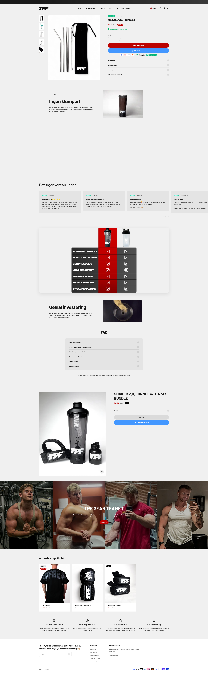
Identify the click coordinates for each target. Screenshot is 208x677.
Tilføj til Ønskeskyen (140, 50)
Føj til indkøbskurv (138, 45)
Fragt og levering (95, 658)
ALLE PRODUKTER (91, 8)
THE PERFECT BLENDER (123, 8)
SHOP (79, 8)
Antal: (109, 35)
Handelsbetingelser (95, 661)
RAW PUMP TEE (46, 605)
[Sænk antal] (110, 39)
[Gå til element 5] (41, 50)
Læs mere (104, 522)
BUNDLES (102, 8)
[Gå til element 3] (41, 34)
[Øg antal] (118, 39)
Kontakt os (93, 649)
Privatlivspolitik (94, 655)
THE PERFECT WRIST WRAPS (83, 605)
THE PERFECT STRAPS (114, 605)
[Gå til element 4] (41, 42)
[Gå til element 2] (41, 26)
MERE (110, 8)
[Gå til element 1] (41, 18)
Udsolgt (141, 417)
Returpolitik (93, 652)
